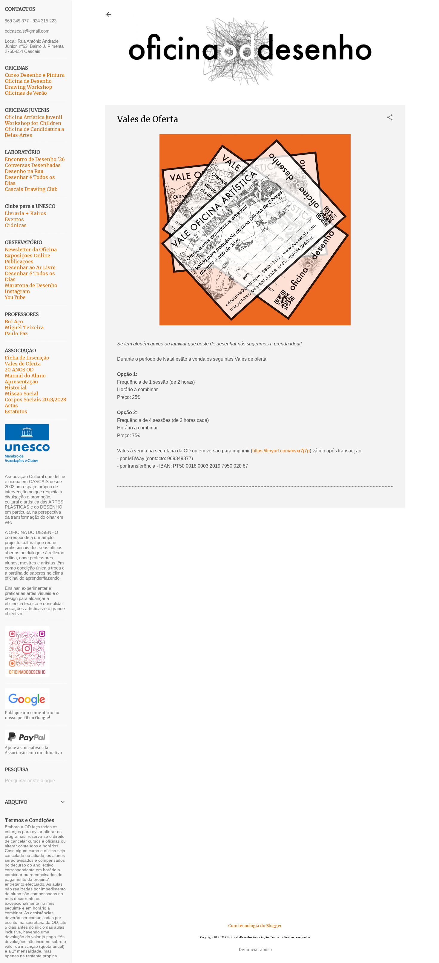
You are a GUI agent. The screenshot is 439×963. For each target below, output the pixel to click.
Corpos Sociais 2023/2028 (35, 399)
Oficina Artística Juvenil (33, 117)
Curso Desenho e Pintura (35, 75)
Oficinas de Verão (26, 93)
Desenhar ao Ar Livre (30, 267)
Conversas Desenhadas (33, 165)
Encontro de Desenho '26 (35, 159)
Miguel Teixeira (24, 327)
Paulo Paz (16, 333)
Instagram (17, 291)
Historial (16, 388)
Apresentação (21, 382)
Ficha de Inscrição (27, 358)
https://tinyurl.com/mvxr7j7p (281, 450)
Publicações (19, 261)
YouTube (15, 297)
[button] (389, 118)
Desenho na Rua (24, 171)
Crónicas (16, 225)
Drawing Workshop (28, 87)
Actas (11, 405)
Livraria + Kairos (25, 213)
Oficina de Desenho (28, 81)
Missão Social (21, 393)
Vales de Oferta (23, 364)
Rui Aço (14, 321)
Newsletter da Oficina (31, 249)
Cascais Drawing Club (31, 189)
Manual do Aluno (25, 376)
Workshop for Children (33, 123)
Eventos (14, 219)
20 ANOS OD (19, 370)
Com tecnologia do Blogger (255, 925)
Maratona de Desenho (31, 285)
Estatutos (16, 411)
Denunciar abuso (255, 949)
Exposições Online (27, 255)
